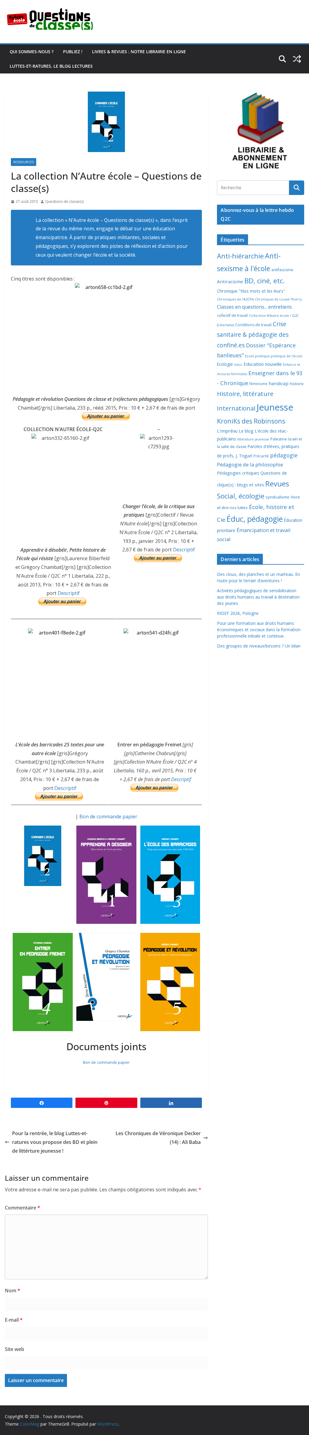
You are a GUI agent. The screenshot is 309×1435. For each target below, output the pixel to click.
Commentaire (22, 1207)
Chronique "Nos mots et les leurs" (251, 291)
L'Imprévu (227, 431)
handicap (278, 383)
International (236, 408)
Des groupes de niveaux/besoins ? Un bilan (259, 646)
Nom (12, 1290)
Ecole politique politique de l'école (273, 356)
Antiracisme (230, 281)
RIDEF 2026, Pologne (238, 613)
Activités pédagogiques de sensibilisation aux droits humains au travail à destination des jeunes (258, 597)
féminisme (258, 383)
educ (238, 364)
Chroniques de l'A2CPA (235, 299)
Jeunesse (274, 407)
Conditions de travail (253, 324)
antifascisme (282, 269)
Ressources (23, 162)
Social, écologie (240, 496)
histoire (297, 383)
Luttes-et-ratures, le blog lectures (51, 66)
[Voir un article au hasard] (297, 59)
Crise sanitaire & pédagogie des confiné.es (252, 334)
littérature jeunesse (253, 439)
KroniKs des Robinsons (251, 421)
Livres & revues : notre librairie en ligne (139, 51)
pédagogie (284, 455)
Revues (277, 484)
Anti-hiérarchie (240, 256)
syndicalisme (277, 497)
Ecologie (225, 364)
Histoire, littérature (245, 393)
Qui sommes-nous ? (31, 51)
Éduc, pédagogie (255, 519)
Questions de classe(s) (64, 201)
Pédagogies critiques (238, 473)
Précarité (261, 455)
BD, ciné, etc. (264, 280)
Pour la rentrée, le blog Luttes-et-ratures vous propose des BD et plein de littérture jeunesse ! (54, 1142)
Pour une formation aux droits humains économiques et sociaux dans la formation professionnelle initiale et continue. (259, 629)
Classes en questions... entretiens (254, 307)
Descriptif (69, 593)
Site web (14, 1349)
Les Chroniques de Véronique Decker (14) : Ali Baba (158, 1137)
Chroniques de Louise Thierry (278, 299)
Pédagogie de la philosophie (250, 464)
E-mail (14, 1319)
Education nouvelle (263, 364)
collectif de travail (232, 315)
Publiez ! (72, 51)
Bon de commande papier (108, 816)
